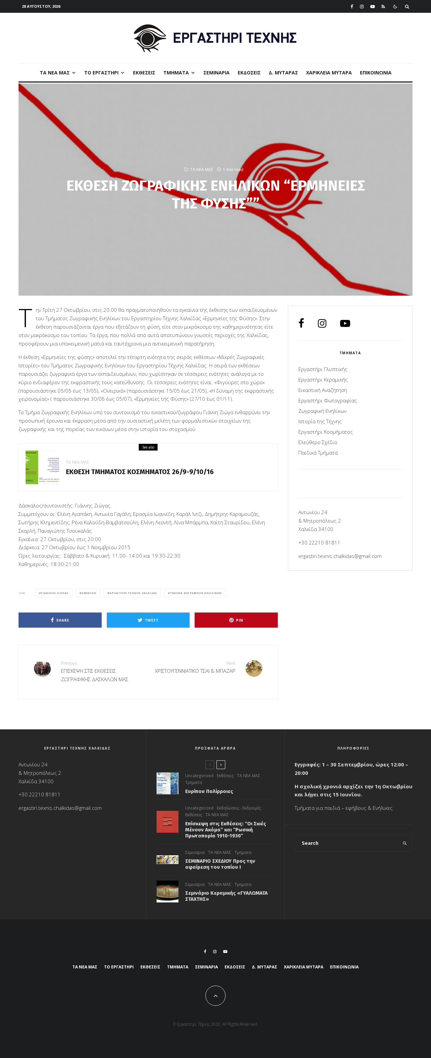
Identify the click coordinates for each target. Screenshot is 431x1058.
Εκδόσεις (249, 72)
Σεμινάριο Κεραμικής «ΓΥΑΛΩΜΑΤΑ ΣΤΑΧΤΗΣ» (226, 896)
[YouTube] (372, 6)
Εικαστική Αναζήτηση (322, 390)
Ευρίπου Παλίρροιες (209, 791)
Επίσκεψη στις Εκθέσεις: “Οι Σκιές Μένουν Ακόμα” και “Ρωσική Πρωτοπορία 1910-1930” (225, 830)
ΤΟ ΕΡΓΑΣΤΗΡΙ (101, 72)
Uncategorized (199, 776)
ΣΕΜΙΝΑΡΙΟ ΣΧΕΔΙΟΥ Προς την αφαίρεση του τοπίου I (220, 864)
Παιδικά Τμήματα (318, 452)
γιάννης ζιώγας (55, 593)
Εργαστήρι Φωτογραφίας (327, 400)
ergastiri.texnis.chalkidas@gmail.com (340, 556)
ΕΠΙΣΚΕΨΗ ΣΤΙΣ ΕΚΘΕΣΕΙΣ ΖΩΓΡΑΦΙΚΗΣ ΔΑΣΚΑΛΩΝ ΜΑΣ (94, 671)
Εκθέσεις (144, 72)
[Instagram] (362, 6)
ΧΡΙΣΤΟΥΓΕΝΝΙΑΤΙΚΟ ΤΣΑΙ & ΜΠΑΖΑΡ (195, 667)
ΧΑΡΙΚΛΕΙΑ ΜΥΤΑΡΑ (329, 72)
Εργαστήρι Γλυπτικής (322, 369)
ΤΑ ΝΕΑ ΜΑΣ (55, 72)
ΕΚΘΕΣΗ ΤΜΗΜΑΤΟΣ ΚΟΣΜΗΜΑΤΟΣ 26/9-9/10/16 (140, 472)
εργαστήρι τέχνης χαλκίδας (133, 593)
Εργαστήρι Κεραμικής (323, 379)
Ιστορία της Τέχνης (320, 421)
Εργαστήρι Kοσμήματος (325, 431)
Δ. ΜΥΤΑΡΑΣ (283, 72)
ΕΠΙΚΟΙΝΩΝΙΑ (376, 72)
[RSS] (383, 6)
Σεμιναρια (216, 72)
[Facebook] (352, 6)
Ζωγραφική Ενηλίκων (322, 410)
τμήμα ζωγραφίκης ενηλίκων (196, 593)
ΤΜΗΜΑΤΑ (176, 72)
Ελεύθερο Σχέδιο (317, 442)
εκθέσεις (89, 593)
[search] (405, 843)
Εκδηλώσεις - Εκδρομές (239, 808)
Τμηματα (193, 782)
